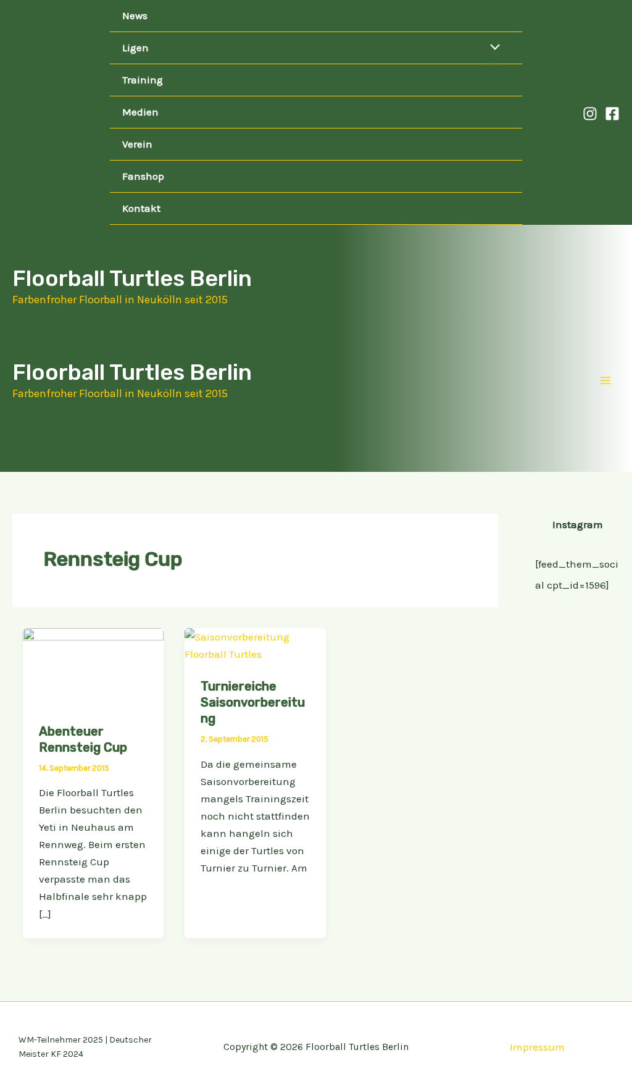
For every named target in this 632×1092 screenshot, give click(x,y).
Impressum (537, 1047)
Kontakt (141, 208)
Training (142, 80)
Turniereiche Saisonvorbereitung (253, 702)
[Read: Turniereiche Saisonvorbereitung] (255, 644)
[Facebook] (612, 113)
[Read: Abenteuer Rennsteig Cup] (93, 666)
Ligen (135, 47)
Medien (140, 112)
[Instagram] (590, 113)
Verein (137, 144)
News (135, 15)
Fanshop (143, 176)
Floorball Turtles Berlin (132, 278)
